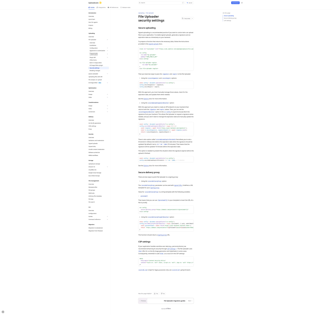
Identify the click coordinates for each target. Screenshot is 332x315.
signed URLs (178, 185)
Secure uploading (229, 16)
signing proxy (154, 188)
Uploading (141, 13)
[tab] (91, 7)
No (164, 293)
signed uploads (154, 44)
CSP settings (227, 20)
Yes (157, 293)
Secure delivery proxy (230, 18)
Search (162, 3)
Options (146, 99)
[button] (3, 312)
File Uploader (150, 13)
